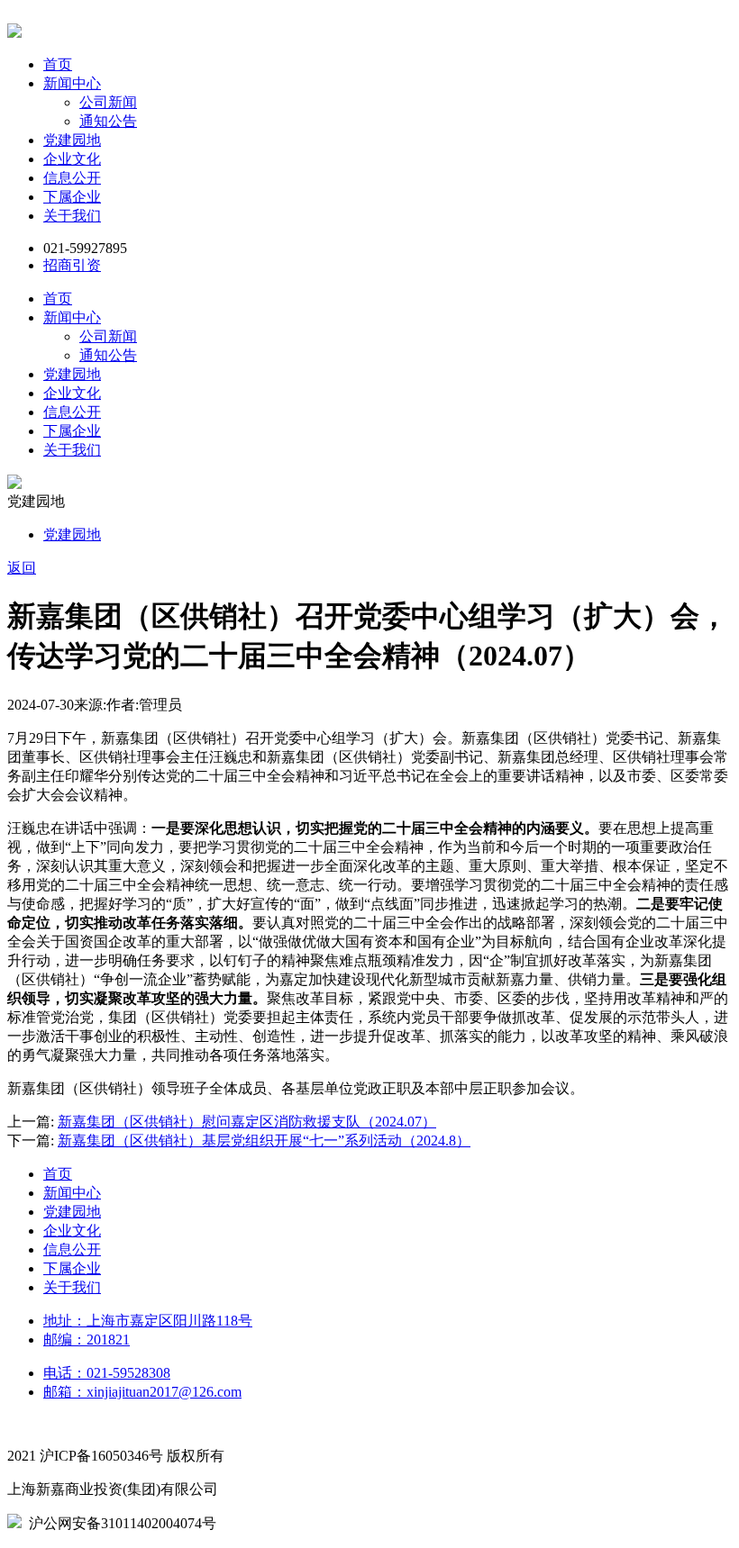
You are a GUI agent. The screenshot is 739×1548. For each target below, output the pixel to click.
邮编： (86, 1339)
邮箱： (142, 1391)
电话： (106, 1373)
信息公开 (72, 178)
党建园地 (72, 140)
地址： (147, 1320)
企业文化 (72, 159)
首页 (57, 64)
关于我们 (72, 215)
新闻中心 (72, 83)
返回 (21, 567)
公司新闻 (108, 102)
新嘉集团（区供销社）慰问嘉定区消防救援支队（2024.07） (247, 1121)
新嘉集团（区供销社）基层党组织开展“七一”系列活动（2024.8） (264, 1140)
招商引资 (72, 265)
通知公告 (108, 121)
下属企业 (72, 196)
